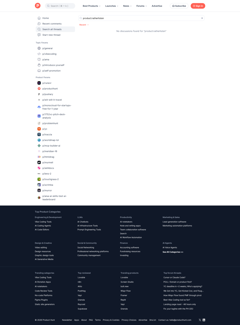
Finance (124, 243)
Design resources (43, 251)
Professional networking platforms (93, 251)
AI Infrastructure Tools (87, 225)
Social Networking (85, 247)
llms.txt (152, 320)
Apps (76, 320)
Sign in (199, 5)
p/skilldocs (48, 168)
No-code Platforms (43, 295)
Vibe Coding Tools (43, 221)
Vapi (80, 295)
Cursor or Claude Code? (174, 277)
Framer (124, 295)
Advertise (157, 5)
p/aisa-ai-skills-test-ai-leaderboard (54, 198)
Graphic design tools (44, 255)
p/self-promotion (51, 70)
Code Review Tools (43, 291)
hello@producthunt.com (180, 320)
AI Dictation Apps (43, 282)
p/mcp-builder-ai (51, 145)
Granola (81, 300)
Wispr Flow (126, 291)
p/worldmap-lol (50, 140)
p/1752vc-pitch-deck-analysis (54, 116)
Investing (124, 255)
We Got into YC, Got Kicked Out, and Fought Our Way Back (184, 291)
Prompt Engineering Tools (89, 229)
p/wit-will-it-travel (52, 99)
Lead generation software (174, 221)
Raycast (81, 304)
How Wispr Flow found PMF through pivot (182, 295)
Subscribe (180, 5)
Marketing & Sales (171, 217)
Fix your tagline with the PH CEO (178, 309)
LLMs (80, 217)
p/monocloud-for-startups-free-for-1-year (56, 107)
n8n (79, 282)
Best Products (90, 5)
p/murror (47, 190)
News (126, 5)
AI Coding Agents (43, 225)
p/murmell (47, 162)
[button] (84, 24)
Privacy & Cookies (111, 320)
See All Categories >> (173, 252)
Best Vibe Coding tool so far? (177, 300)
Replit (123, 300)
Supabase (82, 309)
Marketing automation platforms (177, 225)
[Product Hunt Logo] (37, 6)
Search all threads (52, 29)
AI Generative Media (44, 259)
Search (123, 233)
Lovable (81, 277)
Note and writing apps (130, 225)
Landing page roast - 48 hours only (180, 304)
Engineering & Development (48, 217)
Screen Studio (127, 282)
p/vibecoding (49, 53)
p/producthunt (50, 88)
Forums (140, 5)
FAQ (91, 320)
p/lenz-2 (46, 173)
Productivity (126, 217)
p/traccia (47, 134)
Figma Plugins (41, 300)
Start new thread (51, 34)
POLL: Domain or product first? (178, 282)
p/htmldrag (48, 156)
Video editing (41, 247)
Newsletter (67, 320)
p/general (47, 48)
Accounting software (129, 247)
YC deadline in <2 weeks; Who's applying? (183, 286)
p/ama (45, 59)
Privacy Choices (129, 320)
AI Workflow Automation (131, 237)
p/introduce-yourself (53, 65)
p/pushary (47, 94)
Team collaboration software (133, 229)
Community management (88, 255)
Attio (80, 286)
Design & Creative (43, 243)
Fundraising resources (130, 251)
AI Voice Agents (170, 247)
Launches (110, 5)
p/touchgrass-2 (50, 179)
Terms (98, 320)
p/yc (44, 128)
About (84, 320)
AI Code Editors (42, 229)
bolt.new (124, 286)
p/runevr (46, 83)
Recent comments (52, 23)
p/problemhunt (50, 123)
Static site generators (45, 304)
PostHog (82, 291)
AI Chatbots (82, 221)
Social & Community (87, 243)
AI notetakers (126, 221)
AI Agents (167, 243)
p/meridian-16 (49, 151)
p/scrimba (47, 184)
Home (45, 18)
